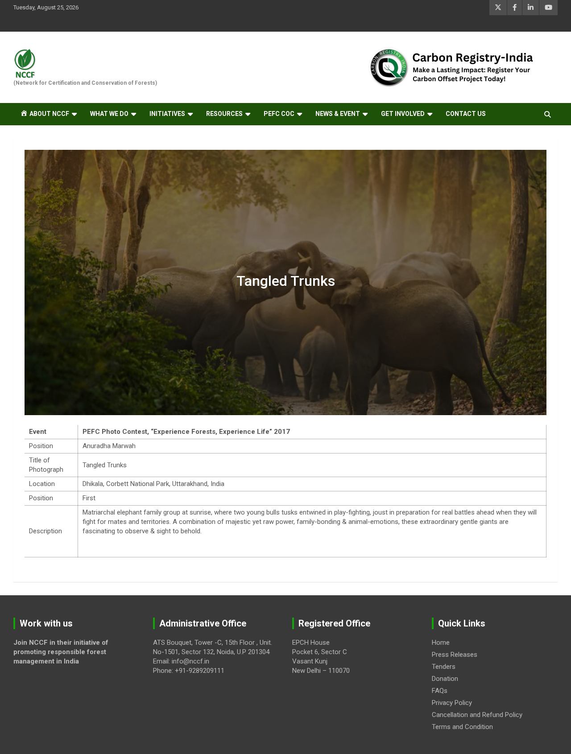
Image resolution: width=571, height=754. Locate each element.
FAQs (439, 691)
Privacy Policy (452, 703)
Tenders (443, 667)
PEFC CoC (279, 113)
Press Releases (454, 655)
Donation (445, 679)
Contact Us (466, 113)
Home (441, 643)
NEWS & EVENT (337, 113)
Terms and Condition (462, 727)
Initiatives (167, 113)
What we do (109, 113)
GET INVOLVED (403, 113)
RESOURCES (224, 113)
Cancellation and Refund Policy (477, 715)
